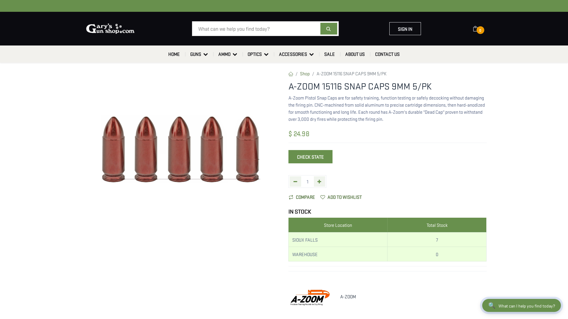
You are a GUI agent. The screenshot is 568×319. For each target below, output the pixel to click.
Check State (310, 156)
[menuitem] (174, 54)
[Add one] (319, 181)
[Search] (328, 29)
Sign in (405, 28)
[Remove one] (295, 181)
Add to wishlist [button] (344, 196)
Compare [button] (305, 196)
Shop (305, 73)
